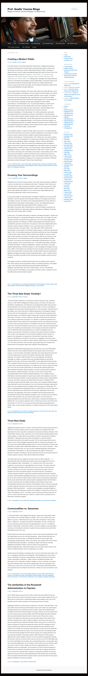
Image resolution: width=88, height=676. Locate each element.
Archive (34, 47)
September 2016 (68, 136)
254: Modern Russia (72, 43)
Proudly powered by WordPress (44, 670)
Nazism (52, 284)
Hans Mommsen (42, 284)
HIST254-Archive (68, 119)
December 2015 (68, 145)
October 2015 (67, 149)
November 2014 (68, 161)
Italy (56, 411)
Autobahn (34, 164)
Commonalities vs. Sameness (23, 508)
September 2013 (68, 181)
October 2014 (67, 163)
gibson (24, 62)
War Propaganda (39, 577)
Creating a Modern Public (21, 59)
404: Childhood (26, 47)
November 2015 (68, 147)
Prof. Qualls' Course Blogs (24, 9)
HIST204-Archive (68, 111)
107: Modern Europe (23, 43)
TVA (12, 167)
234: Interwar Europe (48, 43)
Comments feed (68, 58)
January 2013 (67, 194)
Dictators (26, 411)
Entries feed (67, 56)
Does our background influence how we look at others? (72, 94)
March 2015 (67, 154)
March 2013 (67, 190)
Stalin (36, 165)
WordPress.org (68, 60)
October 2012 (67, 197)
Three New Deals (20, 285)
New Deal (24, 412)
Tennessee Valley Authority (44, 165)
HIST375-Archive (16, 164)
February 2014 (68, 172)
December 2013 (68, 176)
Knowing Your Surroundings (23, 175)
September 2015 (68, 150)
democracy (34, 573)
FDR (55, 164)
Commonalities (27, 573)
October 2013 (67, 179)
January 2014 (67, 174)
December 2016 (68, 134)
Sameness (15, 577)
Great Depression (17, 575)
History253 (67, 126)
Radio (55, 284)
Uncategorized (15, 284)
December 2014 (68, 159)
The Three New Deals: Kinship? (24, 293)
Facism (40, 573)
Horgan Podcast (68, 68)
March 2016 (67, 141)
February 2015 (68, 156)
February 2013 (68, 192)
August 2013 (67, 183)
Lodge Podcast (68, 66)
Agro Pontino (28, 164)
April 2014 (67, 168)
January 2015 (67, 158)
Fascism (41, 411)
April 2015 (67, 152)
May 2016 (66, 138)
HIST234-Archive (68, 113)
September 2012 (68, 199)
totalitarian (53, 500)
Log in (66, 55)
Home (9, 43)
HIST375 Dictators (69, 121)
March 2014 (67, 170)
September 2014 (68, 165)
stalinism (13, 285)
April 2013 (67, 188)
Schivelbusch (38, 500)
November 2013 (68, 177)
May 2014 (66, 167)
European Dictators (33, 411)
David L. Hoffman (41, 164)
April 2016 (67, 139)
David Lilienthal (50, 164)
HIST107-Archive (68, 110)
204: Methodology (35, 43)
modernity (10, 165)
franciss (25, 297)
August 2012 (67, 201)
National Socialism (17, 412)
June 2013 (67, 185)
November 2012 (68, 196)
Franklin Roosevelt (49, 573)
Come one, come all (74, 87)
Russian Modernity (29, 165)
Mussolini (15, 165)
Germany (48, 411)
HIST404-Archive (68, 124)
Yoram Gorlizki (40, 285)
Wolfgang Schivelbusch (19, 167)
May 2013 (66, 187)
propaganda (50, 575)
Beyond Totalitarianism (29, 284)
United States (31, 412)
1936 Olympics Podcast (70, 74)
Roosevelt (10, 577)
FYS (15, 43)
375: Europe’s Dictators (14, 47)
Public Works (21, 165)
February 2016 (68, 143)
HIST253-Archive (68, 115)
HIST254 (66, 117)
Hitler (48, 284)
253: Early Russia (60, 43)
